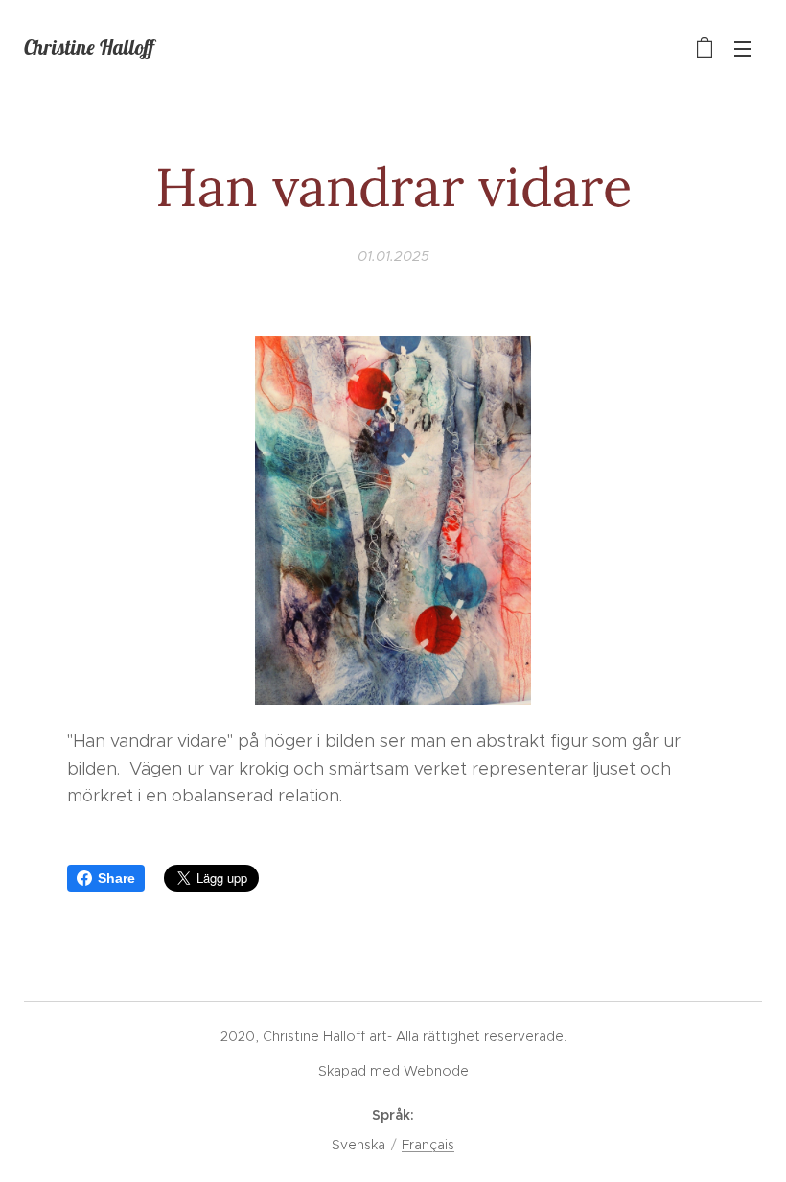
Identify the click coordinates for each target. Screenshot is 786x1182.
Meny (743, 48)
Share (116, 878)
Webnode (436, 1070)
